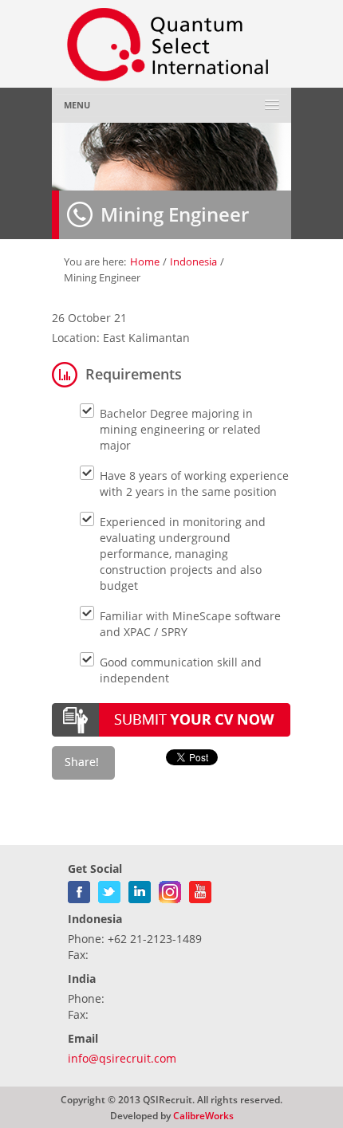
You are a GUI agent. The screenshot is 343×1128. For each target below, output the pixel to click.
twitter (109, 889)
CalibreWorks (203, 1115)
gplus (170, 889)
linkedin (139, 889)
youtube (200, 889)
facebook (79, 889)
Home (145, 261)
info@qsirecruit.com (122, 1058)
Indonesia (193, 261)
